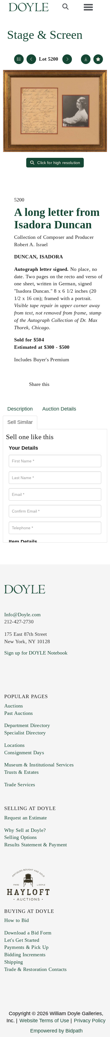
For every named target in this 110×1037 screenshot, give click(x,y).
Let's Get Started (21, 940)
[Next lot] (67, 59)
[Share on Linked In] (83, 384)
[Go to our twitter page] (21, 687)
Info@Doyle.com (22, 614)
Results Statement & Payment (35, 844)
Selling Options (20, 837)
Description (20, 409)
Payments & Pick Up (26, 947)
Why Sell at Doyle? (25, 830)
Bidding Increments (24, 954)
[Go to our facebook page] (9, 687)
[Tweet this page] (71, 384)
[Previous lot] (31, 59)
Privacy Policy (89, 1020)
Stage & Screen (45, 34)
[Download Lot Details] (86, 59)
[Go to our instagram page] (95, 384)
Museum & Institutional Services (39, 765)
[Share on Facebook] (59, 384)
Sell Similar (20, 422)
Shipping (13, 962)
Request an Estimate (25, 818)
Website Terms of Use (44, 1020)
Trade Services (19, 784)
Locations (14, 745)
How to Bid (16, 920)
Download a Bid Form (27, 933)
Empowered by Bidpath (56, 1031)
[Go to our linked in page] (33, 687)
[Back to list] (19, 59)
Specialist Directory (25, 733)
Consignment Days (24, 752)
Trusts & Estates (21, 772)
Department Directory (27, 725)
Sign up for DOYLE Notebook (35, 653)
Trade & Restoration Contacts (35, 969)
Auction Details (59, 409)
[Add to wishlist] (98, 59)
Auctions (13, 706)
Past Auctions (18, 713)
